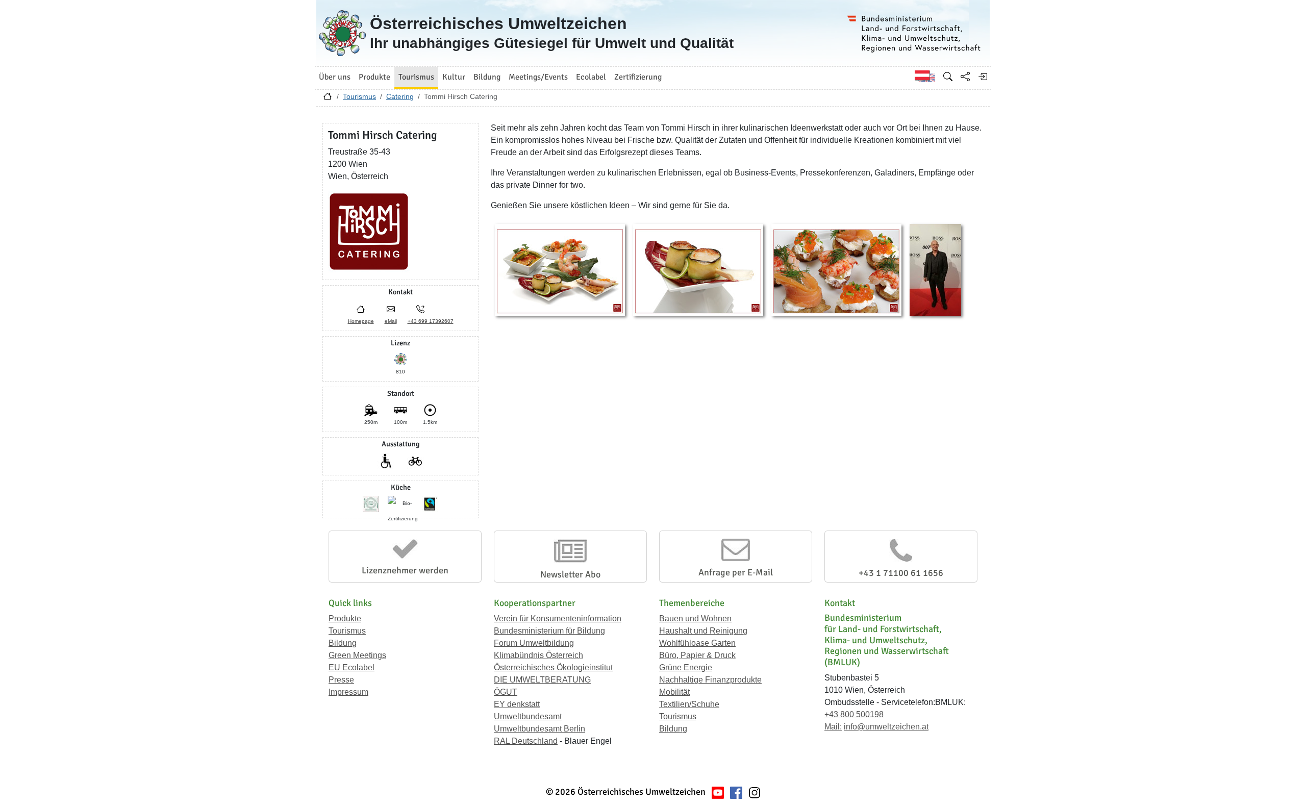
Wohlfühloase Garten (697, 643)
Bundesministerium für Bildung (549, 630)
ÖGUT (505, 692)
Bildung (343, 643)
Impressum (348, 692)
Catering (400, 96)
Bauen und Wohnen (695, 618)
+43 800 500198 (854, 714)
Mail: (833, 726)
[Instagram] (754, 792)
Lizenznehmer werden (405, 570)
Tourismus (359, 96)
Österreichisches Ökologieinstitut (553, 667)
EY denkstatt (517, 704)
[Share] (965, 76)
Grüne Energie (685, 667)
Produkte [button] (374, 77)
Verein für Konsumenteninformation (557, 618)
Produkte (345, 618)
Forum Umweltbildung (534, 643)
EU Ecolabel (351, 667)
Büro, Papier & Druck (697, 655)
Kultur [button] (453, 77)
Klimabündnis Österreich (538, 655)
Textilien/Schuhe (689, 704)
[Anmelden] (982, 76)
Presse (341, 679)
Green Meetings (357, 655)
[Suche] (947, 76)
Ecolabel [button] (591, 77)
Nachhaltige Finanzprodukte (710, 679)
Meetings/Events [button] (538, 77)
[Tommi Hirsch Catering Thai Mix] (560, 269)
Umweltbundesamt (528, 716)
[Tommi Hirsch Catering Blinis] (836, 269)
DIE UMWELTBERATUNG (542, 679)
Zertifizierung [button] (638, 77)
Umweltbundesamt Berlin (539, 728)
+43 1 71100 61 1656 (901, 572)
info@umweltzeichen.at (886, 726)
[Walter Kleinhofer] (935, 269)
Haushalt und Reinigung (703, 630)
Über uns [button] (334, 77)
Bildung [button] (486, 77)
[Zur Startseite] (327, 99)
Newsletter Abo (570, 574)
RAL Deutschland (526, 741)
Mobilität (674, 692)
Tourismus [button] (416, 77)
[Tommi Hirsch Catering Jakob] (698, 269)
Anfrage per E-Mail (735, 572)
